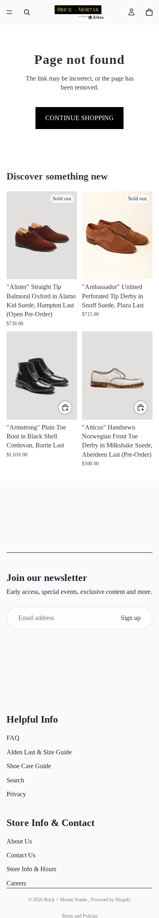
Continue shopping (79, 117)
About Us (19, 841)
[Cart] (149, 12)
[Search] (27, 12)
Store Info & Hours (31, 868)
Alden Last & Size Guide (39, 752)
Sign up (131, 617)
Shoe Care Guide (29, 765)
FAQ (13, 737)
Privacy (16, 794)
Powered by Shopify (111, 900)
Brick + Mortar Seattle (66, 900)
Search (15, 779)
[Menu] (9, 12)
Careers (16, 883)
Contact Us (21, 855)
